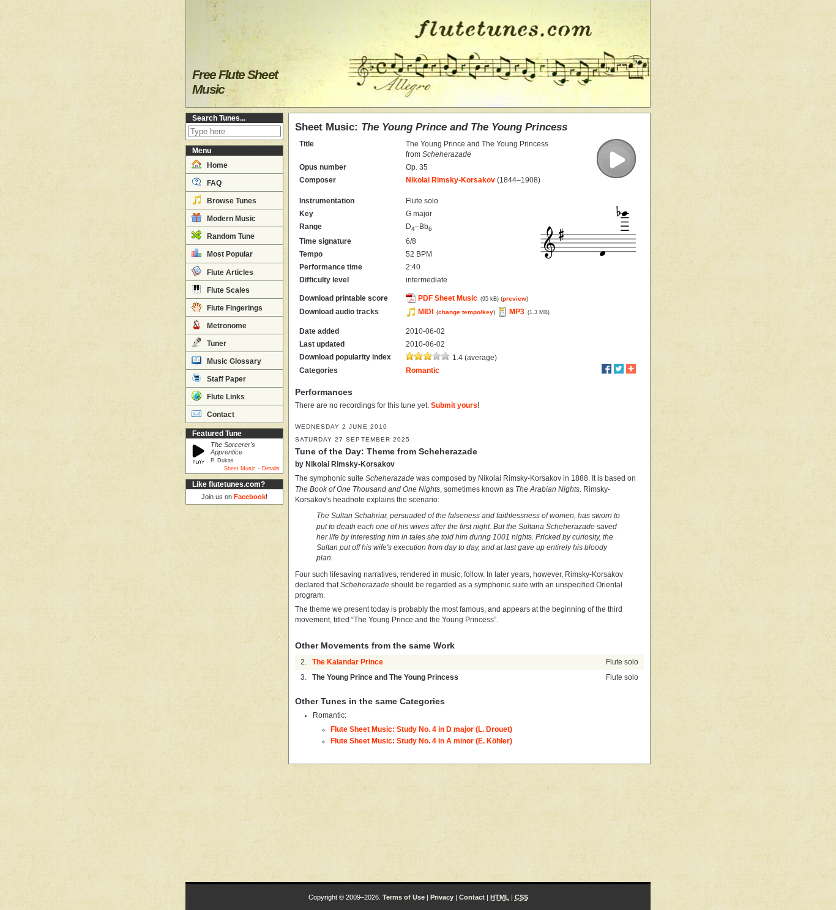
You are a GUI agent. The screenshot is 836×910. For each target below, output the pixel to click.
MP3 (516, 311)
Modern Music (230, 218)
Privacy (441, 897)
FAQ (213, 183)
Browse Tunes (230, 201)
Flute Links (225, 396)
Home (216, 165)
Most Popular (229, 254)
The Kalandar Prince (347, 662)
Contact (219, 414)
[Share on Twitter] (619, 369)
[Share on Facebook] (606, 369)
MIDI (425, 311)
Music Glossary (233, 361)
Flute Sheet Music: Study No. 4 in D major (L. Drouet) (421, 729)
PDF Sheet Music (447, 298)
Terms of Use (404, 897)
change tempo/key (465, 312)
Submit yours (454, 405)
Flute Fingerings (234, 308)
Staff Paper (225, 379)
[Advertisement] (234, 693)
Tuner (215, 343)
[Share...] (631, 369)
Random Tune (230, 236)
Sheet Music (240, 468)
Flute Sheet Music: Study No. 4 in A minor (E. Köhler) (421, 741)
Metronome (226, 325)
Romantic (422, 370)
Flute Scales (227, 290)
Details (271, 468)
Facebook (250, 496)
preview (514, 298)
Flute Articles (229, 272)
